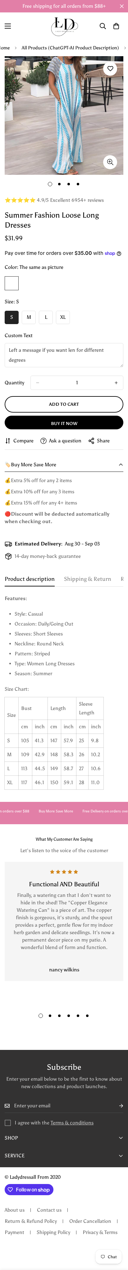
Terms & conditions (72, 1123)
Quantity (14, 383)
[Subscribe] (116, 1106)
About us (15, 1210)
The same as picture (12, 283)
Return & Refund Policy (31, 1221)
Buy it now (64, 423)
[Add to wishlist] (110, 69)
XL (65, 319)
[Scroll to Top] (117, 1237)
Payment (14, 1232)
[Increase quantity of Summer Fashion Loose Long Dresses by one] (116, 383)
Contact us (49, 1210)
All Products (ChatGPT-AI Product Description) (70, 48)
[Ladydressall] (64, 26)
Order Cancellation (90, 1221)
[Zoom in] (110, 162)
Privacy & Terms (100, 1232)
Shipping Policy (53, 1232)
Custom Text (19, 335)
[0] (116, 26)
